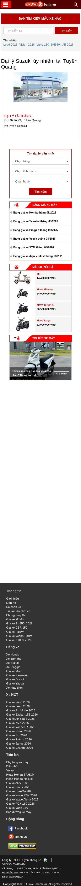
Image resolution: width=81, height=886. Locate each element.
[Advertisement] (40, 408)
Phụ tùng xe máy (17, 762)
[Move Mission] (22, 299)
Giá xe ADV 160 (16, 783)
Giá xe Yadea (15, 683)
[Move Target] (22, 330)
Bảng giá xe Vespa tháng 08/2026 (34, 238)
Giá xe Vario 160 (17, 807)
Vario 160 (43, 44)
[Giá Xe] (40, 6)
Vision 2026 (27, 44)
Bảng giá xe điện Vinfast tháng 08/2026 (38, 256)
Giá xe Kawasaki (17, 675)
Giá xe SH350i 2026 (19, 623)
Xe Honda (12, 654)
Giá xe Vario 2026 (18, 702)
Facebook (21, 828)
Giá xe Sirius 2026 (18, 787)
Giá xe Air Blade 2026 (20, 718)
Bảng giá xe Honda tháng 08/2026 (34, 212)
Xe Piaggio (13, 667)
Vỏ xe (10, 770)
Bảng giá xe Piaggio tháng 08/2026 (35, 230)
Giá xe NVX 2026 (17, 722)
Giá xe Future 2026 (19, 739)
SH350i (55, 44)
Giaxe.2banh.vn (36, 884)
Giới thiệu (12, 598)
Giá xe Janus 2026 (18, 743)
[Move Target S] (22, 315)
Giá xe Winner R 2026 (20, 727)
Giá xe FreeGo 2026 (19, 791)
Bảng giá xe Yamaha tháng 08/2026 (35, 221)
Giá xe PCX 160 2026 (20, 803)
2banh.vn (21, 836)
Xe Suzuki (12, 662)
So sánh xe (13, 606)
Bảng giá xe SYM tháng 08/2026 (33, 247)
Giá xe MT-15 (15, 619)
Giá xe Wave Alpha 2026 (22, 799)
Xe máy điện (14, 687)
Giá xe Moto (14, 671)
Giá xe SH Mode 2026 (20, 710)
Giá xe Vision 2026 (18, 731)
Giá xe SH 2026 (16, 735)
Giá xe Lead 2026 (18, 706)
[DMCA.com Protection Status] (22, 847)
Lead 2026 (10, 44)
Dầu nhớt (12, 766)
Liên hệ (11, 602)
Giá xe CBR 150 (16, 627)
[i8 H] (22, 284)
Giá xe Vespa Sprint (19, 635)
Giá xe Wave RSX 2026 (21, 795)
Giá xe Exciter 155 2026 (22, 714)
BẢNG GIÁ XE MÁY (44, 204)
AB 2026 (68, 44)
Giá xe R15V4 (15, 631)
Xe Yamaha (13, 658)
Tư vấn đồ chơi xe (18, 611)
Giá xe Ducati (15, 679)
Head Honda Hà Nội (19, 778)
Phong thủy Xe (16, 615)
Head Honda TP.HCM (20, 774)
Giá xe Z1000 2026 (19, 640)
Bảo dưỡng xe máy (18, 812)
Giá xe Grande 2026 (19, 747)
